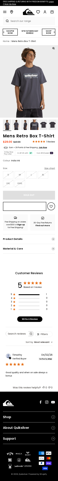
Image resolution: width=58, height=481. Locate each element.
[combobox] (32, 21)
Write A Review (30, 319)
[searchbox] (17, 333)
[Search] (6, 21)
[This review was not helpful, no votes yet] (49, 387)
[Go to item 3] (25, 125)
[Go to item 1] (7, 125)
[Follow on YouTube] (53, 402)
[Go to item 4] (34, 125)
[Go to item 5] (43, 125)
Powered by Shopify (38, 474)
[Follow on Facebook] (41, 402)
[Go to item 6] (52, 125)
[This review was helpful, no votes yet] (44, 387)
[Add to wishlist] (51, 206)
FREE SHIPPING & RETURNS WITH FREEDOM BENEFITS (28, 2)
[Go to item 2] (16, 125)
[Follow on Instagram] (47, 402)
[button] (4, 11)
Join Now (43, 147)
